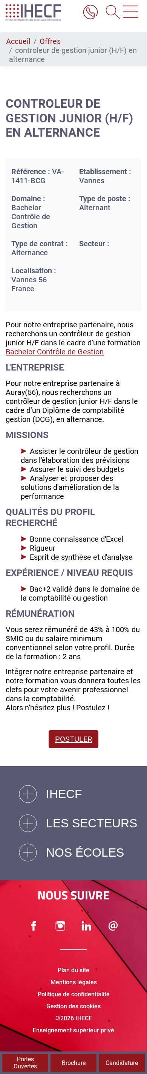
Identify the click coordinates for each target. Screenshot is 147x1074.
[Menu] (130, 13)
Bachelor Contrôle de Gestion (55, 351)
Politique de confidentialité (74, 994)
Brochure (74, 1062)
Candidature (122, 1062)
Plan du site (73, 970)
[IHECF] (41, 12)
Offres (50, 41)
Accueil (18, 41)
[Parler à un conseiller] (90, 13)
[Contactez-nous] (113, 926)
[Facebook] (33, 926)
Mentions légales (74, 982)
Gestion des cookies (73, 1006)
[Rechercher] (110, 13)
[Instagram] (60, 926)
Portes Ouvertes (25, 1063)
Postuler (73, 739)
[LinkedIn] (86, 926)
